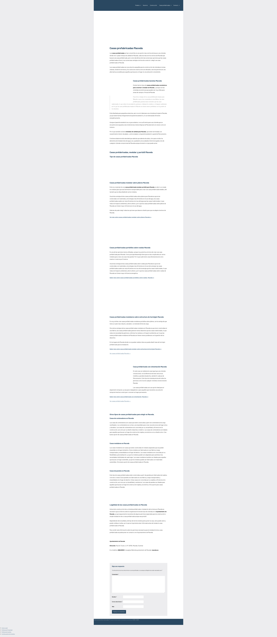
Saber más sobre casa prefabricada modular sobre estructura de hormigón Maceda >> (135, 349)
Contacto (175, 5)
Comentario (115, 574)
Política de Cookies (6, 632)
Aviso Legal (5, 628)
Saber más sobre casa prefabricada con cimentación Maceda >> (129, 397)
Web (113, 606)
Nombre (114, 596)
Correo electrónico (117, 601)
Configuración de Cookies (8, 634)
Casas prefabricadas (164, 5)
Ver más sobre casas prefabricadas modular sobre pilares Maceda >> (130, 217)
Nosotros (145, 5)
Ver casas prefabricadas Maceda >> (120, 353)
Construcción (153, 5)
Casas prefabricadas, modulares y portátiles (121, 619)
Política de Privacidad (7, 630)
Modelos (137, 5)
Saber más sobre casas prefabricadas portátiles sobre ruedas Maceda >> (132, 277)
